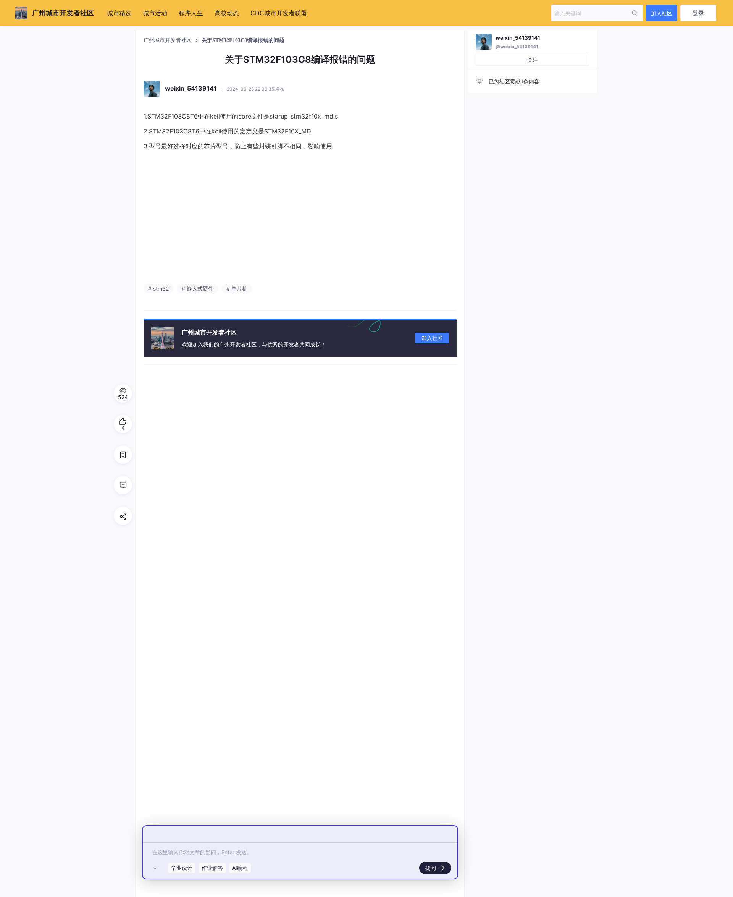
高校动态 (227, 13)
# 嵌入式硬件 (197, 288)
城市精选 (119, 13)
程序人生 (191, 13)
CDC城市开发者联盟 (278, 13)
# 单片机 (236, 288)
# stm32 (158, 288)
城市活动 (155, 13)
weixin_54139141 (518, 37)
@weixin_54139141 (517, 46)
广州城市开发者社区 (168, 40)
